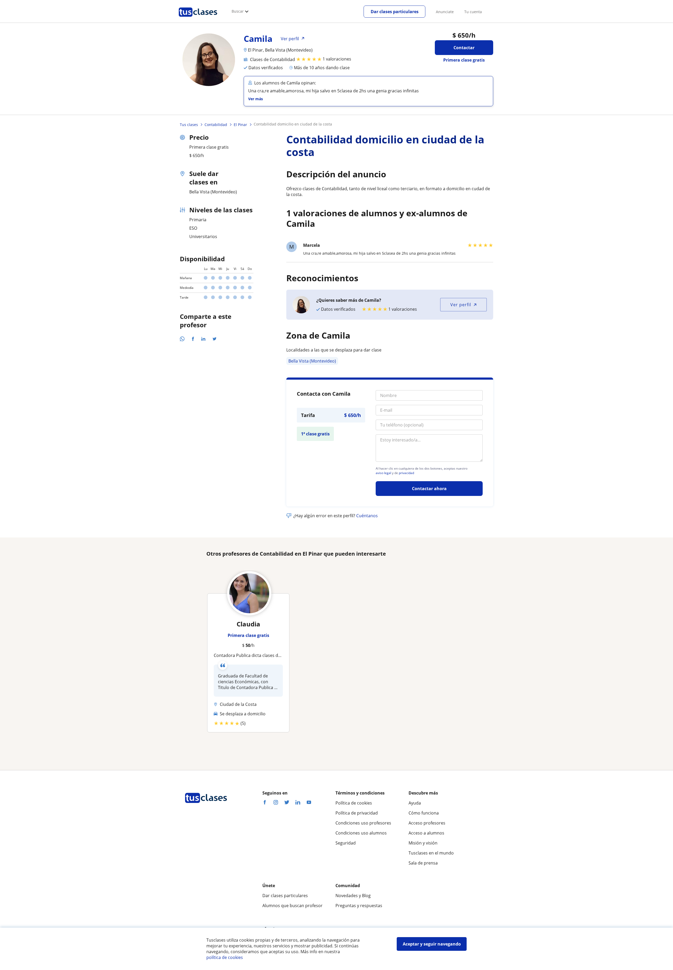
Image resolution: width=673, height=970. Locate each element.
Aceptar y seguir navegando (432, 944)
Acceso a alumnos (426, 833)
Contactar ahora (429, 488)
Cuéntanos (367, 516)
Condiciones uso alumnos (361, 833)
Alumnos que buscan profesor (292, 905)
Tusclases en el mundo (431, 853)
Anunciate (445, 11)
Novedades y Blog (353, 895)
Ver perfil (460, 305)
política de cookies (224, 957)
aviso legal (383, 473)
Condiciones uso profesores (363, 823)
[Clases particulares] (198, 18)
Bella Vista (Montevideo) (312, 361)
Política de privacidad (356, 813)
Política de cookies (353, 803)
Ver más (255, 98)
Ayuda (415, 803)
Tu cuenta (473, 11)
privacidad (406, 473)
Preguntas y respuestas (358, 905)
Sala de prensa (423, 863)
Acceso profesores (427, 823)
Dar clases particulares (395, 11)
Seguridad (345, 843)
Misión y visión (423, 843)
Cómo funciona (424, 813)
